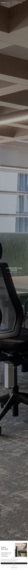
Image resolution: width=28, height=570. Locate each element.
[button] (21, 3)
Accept (14, 563)
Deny (14, 565)
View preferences (14, 567)
